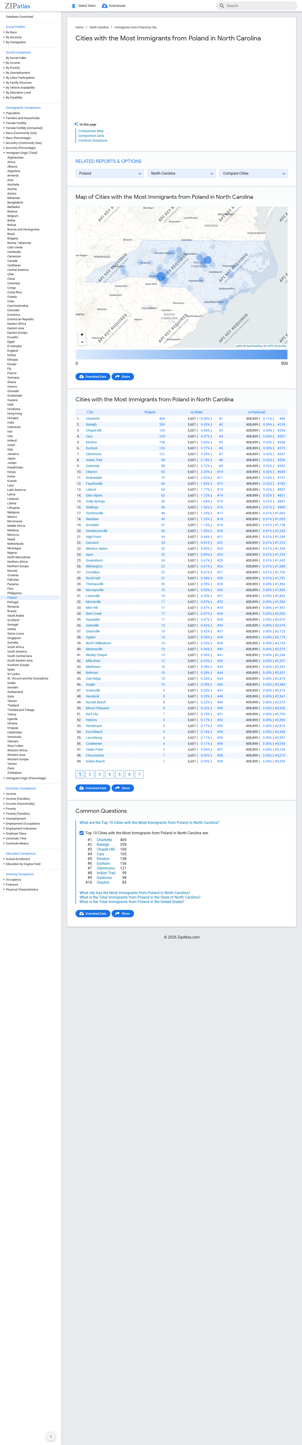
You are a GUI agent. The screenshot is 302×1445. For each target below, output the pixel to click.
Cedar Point (94, 749)
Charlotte (93, 418)
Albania (12, 166)
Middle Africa (16, 526)
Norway (12, 570)
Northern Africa (17, 561)
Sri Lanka (13, 674)
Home (80, 27)
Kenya (11, 472)
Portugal (12, 602)
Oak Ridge (93, 678)
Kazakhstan (15, 467)
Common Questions (92, 140)
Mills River (93, 661)
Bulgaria (12, 238)
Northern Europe (18, 566)
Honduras (13, 409)
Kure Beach (94, 732)
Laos (10, 485)
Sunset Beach (96, 702)
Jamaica (13, 454)
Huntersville (94, 513)
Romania (13, 606)
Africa (11, 162)
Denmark (13, 310)
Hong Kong (14, 413)
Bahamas (13, 198)
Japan (11, 458)
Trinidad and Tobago (20, 710)
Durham (92, 448)
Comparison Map (91, 131)
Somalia (12, 642)
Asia (10, 180)
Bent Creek (94, 613)
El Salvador (14, 346)
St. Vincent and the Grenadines (27, 678)
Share (126, 376)
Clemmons (93, 454)
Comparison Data (91, 136)
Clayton (91, 472)
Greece (12, 386)
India (10, 422)
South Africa (15, 647)
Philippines (14, 593)
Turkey (11, 714)
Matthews (93, 667)
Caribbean (14, 265)
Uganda (12, 719)
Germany (13, 377)
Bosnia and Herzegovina (23, 229)
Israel (11, 445)
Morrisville (93, 602)
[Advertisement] (128, 84)
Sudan (11, 683)
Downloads (117, 6)
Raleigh (91, 424)
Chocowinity (95, 755)
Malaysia (13, 512)
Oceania (12, 575)
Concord (92, 543)
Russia (12, 611)
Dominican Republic (20, 319)
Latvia (11, 494)
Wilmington (94, 566)
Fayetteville (94, 483)
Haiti (10, 404)
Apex (89, 554)
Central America (18, 270)
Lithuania (13, 508)
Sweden (12, 687)
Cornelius (93, 572)
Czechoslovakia (17, 305)
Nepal (11, 539)
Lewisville (93, 596)
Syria (10, 696)
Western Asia (16, 755)
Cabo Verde (15, 247)
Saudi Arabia (15, 615)
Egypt (11, 341)
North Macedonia (18, 557)
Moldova (13, 530)
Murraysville (95, 590)
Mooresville (94, 649)
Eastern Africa (16, 323)
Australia (13, 184)
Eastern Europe (17, 332)
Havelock (92, 696)
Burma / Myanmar (19, 243)
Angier (90, 684)
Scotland (13, 620)
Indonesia (14, 427)
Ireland (12, 440)
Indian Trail (94, 460)
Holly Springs (95, 501)
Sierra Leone (15, 633)
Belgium (12, 216)
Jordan (12, 463)
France (12, 373)
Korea (11, 476)
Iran (10, 431)
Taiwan (12, 701)
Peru (10, 588)
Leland (91, 489)
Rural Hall (93, 578)
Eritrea (11, 355)
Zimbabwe (14, 772)
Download (278, 202)
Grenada (13, 391)
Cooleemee (94, 743)
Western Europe (18, 759)
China (11, 279)
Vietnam (12, 741)
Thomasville (94, 584)
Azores (12, 193)
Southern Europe (18, 665)
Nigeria (12, 552)
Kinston (91, 442)
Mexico (12, 517)
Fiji (9, 368)
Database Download (19, 16)
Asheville (92, 625)
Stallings (92, 507)
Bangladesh (15, 202)
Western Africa (17, 750)
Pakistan (13, 579)
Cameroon (14, 256)
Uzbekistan (14, 732)
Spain (11, 669)
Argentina (13, 171)
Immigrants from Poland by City (135, 27)
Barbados (13, 207)
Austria (12, 189)
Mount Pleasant (97, 708)
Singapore (14, 638)
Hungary (12, 418)
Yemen (12, 764)
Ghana (11, 382)
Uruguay (12, 728)
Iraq (10, 436)
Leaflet (238, 346)
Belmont (92, 673)
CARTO (270, 346)
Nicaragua (14, 548)
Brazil (11, 234)
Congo (11, 288)
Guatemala (14, 395)
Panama (12, 584)
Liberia (11, 503)
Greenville (93, 690)
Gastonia (92, 466)
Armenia (12, 175)
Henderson (94, 726)
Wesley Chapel (96, 655)
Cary (89, 436)
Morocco (13, 534)
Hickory (91, 720)
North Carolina (99, 27)
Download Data (96, 376)
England (12, 350)
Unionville (93, 631)
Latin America (16, 490)
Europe (12, 364)
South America (17, 651)
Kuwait (12, 481)
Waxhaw (92, 519)
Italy (10, 449)
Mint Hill (92, 608)
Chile (10, 274)
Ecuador (12, 337)
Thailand (13, 705)
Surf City (92, 714)
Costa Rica (14, 292)
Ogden (91, 637)
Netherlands (15, 543)
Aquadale (93, 619)
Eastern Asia (15, 328)
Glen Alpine (94, 495)
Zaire (10, 768)
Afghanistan (15, 157)
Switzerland (15, 692)
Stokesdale (94, 478)
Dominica (13, 314)
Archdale (92, 525)
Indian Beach (95, 761)
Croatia (12, 297)
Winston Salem (97, 548)
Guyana (12, 400)
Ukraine (12, 723)
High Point (93, 537)
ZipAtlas (282, 346)
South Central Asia (19, 656)
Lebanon (13, 499)
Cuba (10, 301)
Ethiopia (12, 359)
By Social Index (16, 58)
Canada (12, 261)
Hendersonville (96, 531)
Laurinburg (94, 738)
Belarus (12, 211)
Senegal (12, 624)
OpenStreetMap (254, 346)
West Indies (15, 746)
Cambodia (14, 252)
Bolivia (11, 225)
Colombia (13, 283)
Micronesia (14, 521)
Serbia (11, 629)
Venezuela (14, 737)
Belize (11, 220)
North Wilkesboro (98, 643)
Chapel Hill (93, 430)
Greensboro (94, 560)
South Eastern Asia (20, 660)
